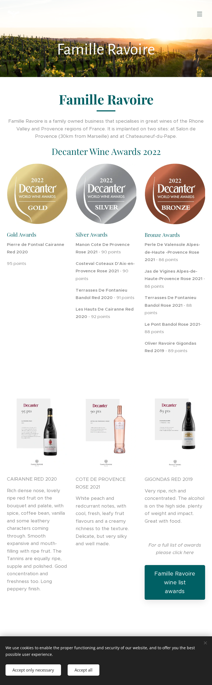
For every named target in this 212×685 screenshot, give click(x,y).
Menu (199, 13)
